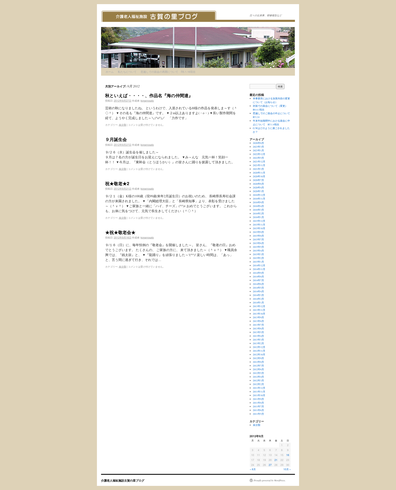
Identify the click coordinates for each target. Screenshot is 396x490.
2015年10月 (259, 228)
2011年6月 (258, 410)
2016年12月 (259, 194)
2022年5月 (258, 157)
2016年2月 (258, 213)
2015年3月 (258, 254)
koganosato (147, 100)
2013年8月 (258, 321)
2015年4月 (258, 250)
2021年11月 (259, 165)
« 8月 (253, 469)
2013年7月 (258, 324)
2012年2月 (258, 384)
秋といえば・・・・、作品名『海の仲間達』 (149, 95)
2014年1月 (258, 302)
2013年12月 (259, 306)
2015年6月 (258, 243)
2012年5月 (258, 373)
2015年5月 (258, 246)
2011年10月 (259, 395)
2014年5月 (258, 287)
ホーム (110, 72)
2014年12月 (259, 265)
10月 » (287, 469)
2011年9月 (258, 399)
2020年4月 (258, 187)
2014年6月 (258, 284)
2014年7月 (258, 280)
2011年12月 (259, 387)
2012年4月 (258, 376)
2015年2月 (258, 258)
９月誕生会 (116, 139)
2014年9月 (258, 272)
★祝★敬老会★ (120, 232)
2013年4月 (258, 335)
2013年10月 (259, 313)
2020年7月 (258, 180)
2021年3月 (258, 168)
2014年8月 (258, 276)
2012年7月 (258, 365)
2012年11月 (259, 350)
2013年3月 (258, 339)
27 (270, 464)
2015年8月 (258, 235)
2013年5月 (258, 332)
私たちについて (127, 72)
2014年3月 (258, 295)
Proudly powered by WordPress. (270, 480)
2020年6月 (258, 183)
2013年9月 (258, 317)
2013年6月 (258, 328)
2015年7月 (258, 239)
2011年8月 (258, 402)
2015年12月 (259, 220)
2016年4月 (258, 206)
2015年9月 (258, 232)
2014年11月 (259, 269)
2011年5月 (258, 413)
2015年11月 (259, 224)
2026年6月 (258, 143)
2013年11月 (259, 309)
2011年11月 (259, 391)
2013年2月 (258, 343)
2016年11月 (259, 198)
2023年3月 (258, 146)
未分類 (122, 124)
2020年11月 (259, 172)
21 (276, 460)
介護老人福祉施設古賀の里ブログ (122, 480)
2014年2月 (258, 298)
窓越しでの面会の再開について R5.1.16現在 (168, 72)
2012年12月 (259, 347)
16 (287, 455)
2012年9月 (258, 358)
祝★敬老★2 (117, 183)
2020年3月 (258, 191)
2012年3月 (258, 380)
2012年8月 (258, 361)
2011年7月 (258, 406)
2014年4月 (258, 291)
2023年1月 (258, 150)
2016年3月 (258, 209)
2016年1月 (258, 217)
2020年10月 (259, 176)
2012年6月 (258, 369)
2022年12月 (259, 154)
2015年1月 (258, 261)
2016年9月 (258, 202)
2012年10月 (259, 354)
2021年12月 (259, 161)
